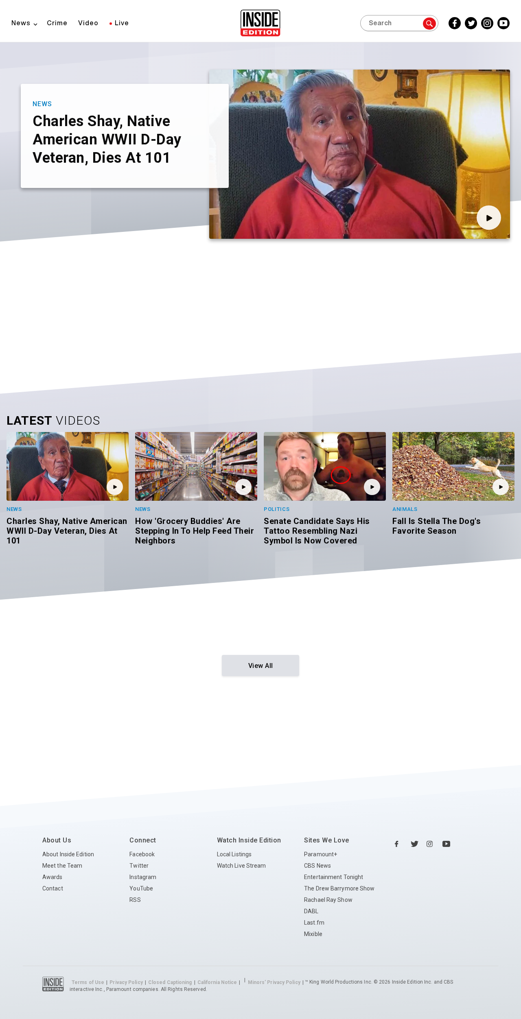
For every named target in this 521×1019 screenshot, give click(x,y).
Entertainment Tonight (333, 877)
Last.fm (314, 922)
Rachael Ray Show (328, 900)
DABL (311, 911)
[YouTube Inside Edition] (446, 844)
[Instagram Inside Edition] (431, 844)
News (21, 23)
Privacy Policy (125, 982)
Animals (405, 509)
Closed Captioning (170, 982)
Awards (52, 877)
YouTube (141, 888)
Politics (277, 509)
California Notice (217, 982)
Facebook (142, 854)
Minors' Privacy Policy (274, 982)
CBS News (317, 865)
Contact (52, 888)
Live (122, 23)
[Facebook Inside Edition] (399, 844)
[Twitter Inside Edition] (415, 844)
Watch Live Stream (241, 865)
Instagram (142, 877)
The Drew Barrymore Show (339, 888)
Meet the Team (62, 865)
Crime (57, 23)
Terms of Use (88, 982)
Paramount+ (320, 854)
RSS (134, 900)
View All (260, 666)
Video (88, 23)
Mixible (313, 934)
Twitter (139, 865)
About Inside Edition (68, 854)
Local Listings (234, 854)
